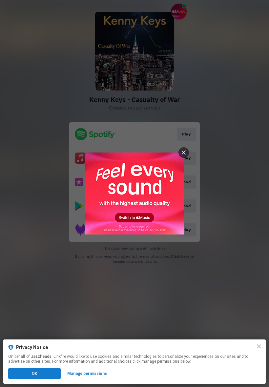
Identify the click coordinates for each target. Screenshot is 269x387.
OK (34, 373)
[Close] (259, 346)
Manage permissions (87, 373)
